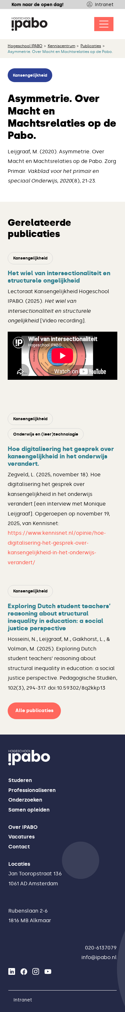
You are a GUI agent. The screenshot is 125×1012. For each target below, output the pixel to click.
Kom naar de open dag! (37, 4)
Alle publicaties (34, 710)
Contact (19, 847)
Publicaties (90, 46)
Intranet (104, 4)
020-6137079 (101, 948)
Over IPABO (23, 827)
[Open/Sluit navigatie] (103, 24)
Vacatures (21, 837)
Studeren (20, 780)
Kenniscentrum (61, 46)
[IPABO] (29, 24)
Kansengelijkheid (30, 75)
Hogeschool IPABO (25, 46)
